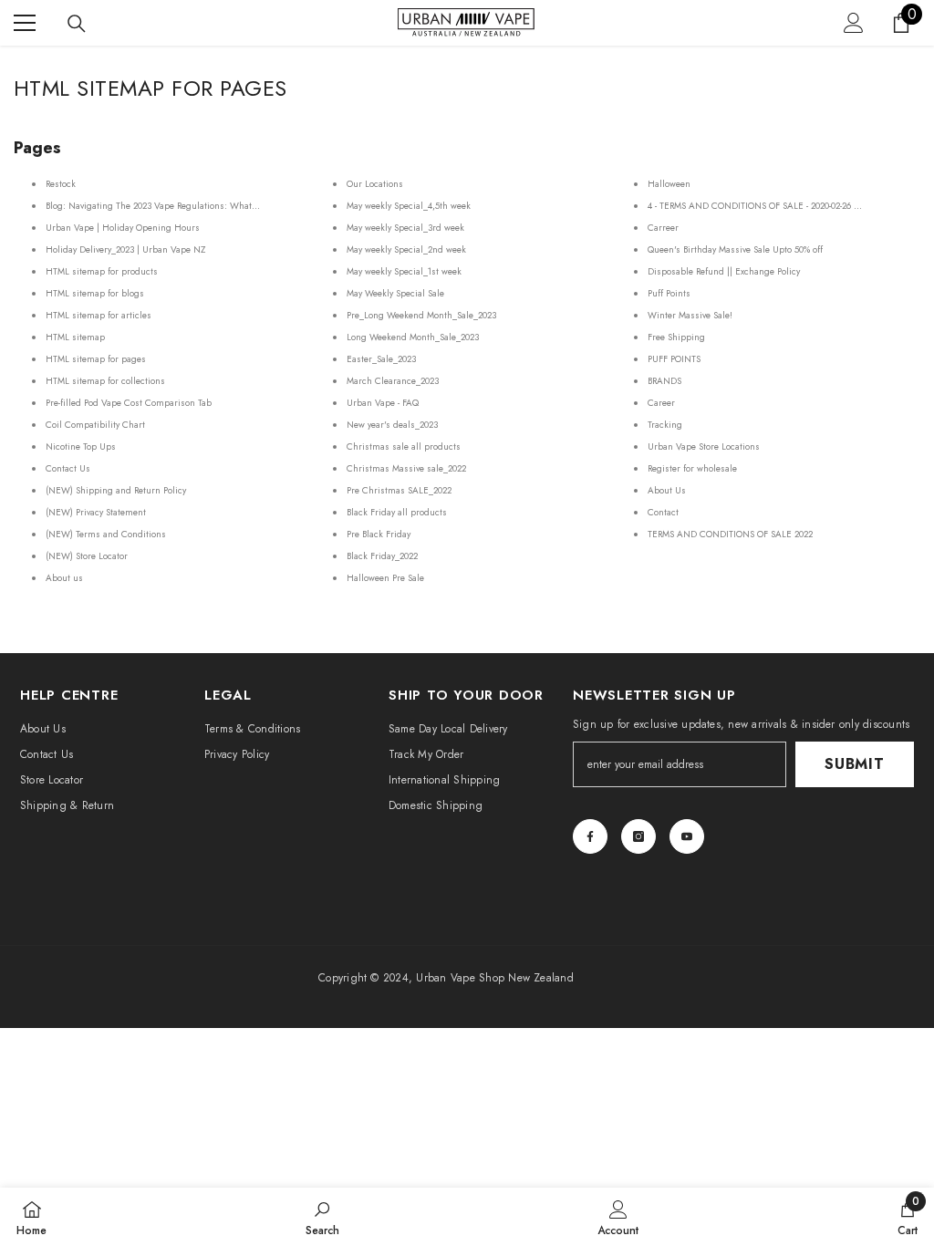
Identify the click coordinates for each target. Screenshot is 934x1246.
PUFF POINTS (674, 359)
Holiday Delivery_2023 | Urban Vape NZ (125, 249)
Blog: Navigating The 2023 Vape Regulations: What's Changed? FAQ (184, 206)
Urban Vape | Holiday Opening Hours (123, 227)
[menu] (25, 23)
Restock (61, 184)
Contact (663, 512)
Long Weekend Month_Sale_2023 (413, 337)
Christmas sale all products (404, 446)
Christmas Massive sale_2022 (406, 468)
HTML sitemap (75, 337)
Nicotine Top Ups (81, 446)
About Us (667, 490)
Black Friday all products (397, 512)
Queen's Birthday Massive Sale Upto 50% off (735, 249)
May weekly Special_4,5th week (409, 206)
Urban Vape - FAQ (383, 403)
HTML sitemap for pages (96, 359)
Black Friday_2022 (382, 556)
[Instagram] (638, 836)
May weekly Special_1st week (404, 271)
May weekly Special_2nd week (406, 249)
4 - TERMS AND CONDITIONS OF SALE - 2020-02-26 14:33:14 (766, 206)
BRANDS (664, 381)
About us (64, 578)
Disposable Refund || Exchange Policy (724, 271)
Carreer (663, 227)
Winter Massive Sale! (690, 315)
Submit (855, 763)
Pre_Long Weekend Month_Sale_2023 (421, 315)
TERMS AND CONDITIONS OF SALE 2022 (730, 534)
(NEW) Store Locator (87, 556)
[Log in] (854, 23)
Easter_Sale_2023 (381, 359)
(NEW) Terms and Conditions (106, 534)
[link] (322, 1216)
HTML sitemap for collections (105, 381)
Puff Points (669, 293)
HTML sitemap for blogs (95, 293)
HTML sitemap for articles (98, 315)
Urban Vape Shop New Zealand (494, 978)
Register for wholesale (692, 468)
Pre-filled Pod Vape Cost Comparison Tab (129, 403)
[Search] (77, 24)
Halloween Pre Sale (385, 578)
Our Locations (375, 184)
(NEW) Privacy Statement (96, 512)
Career (661, 403)
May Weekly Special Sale (395, 293)
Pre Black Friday (378, 534)
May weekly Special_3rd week (405, 227)
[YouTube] (686, 836)
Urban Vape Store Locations (704, 446)
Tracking (665, 424)
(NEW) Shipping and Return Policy (116, 490)
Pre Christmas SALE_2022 (399, 490)
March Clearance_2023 (393, 381)
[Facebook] (590, 836)
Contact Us (68, 468)
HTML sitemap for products (102, 271)
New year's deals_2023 (392, 424)
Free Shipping (676, 337)
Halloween (669, 184)
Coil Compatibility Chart (95, 424)
